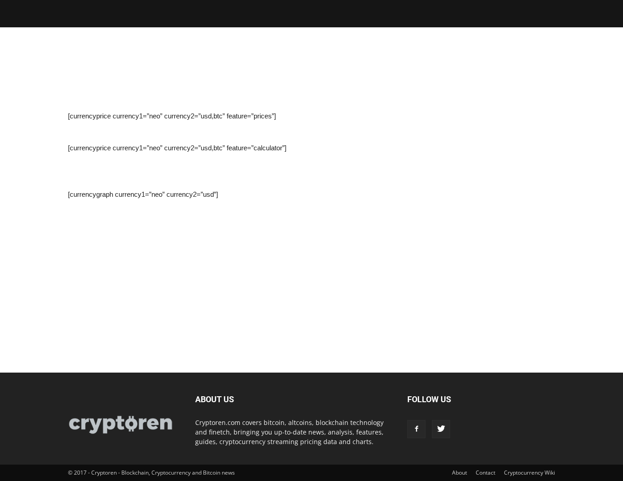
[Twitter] (441, 429)
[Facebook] (416, 429)
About (459, 472)
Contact (485, 472)
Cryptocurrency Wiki (529, 472)
